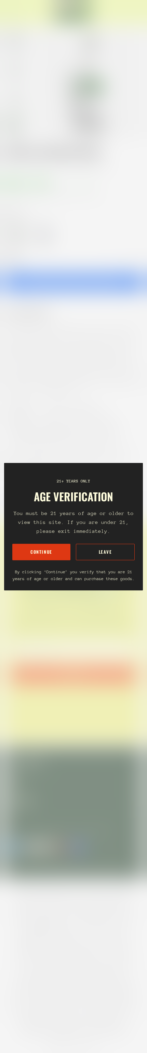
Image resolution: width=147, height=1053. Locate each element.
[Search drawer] (133, 12)
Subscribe (73, 675)
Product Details (32, 312)
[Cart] (139, 12)
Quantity (12, 258)
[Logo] (73, 12)
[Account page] (22, 12)
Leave (105, 552)
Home (11, 166)
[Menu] (12, 12)
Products (35, 166)
